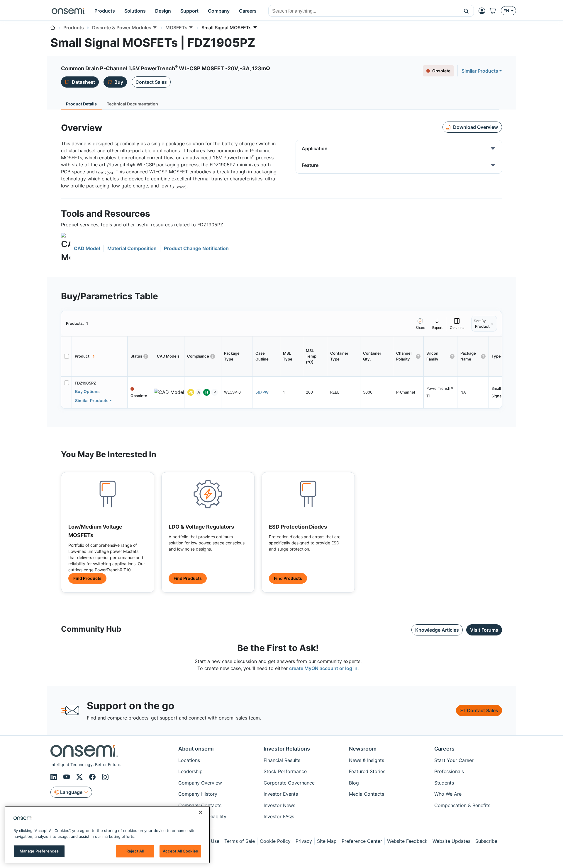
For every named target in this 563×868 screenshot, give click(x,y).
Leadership (190, 771)
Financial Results (282, 760)
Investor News (279, 805)
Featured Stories (367, 771)
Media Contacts (366, 794)
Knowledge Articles (437, 630)
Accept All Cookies (180, 851)
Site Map (327, 841)
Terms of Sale (239, 841)
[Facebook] (93, 777)
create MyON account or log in (323, 668)
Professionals (449, 771)
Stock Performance (285, 771)
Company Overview (200, 783)
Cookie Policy (275, 841)
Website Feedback (407, 841)
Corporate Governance (289, 783)
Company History (197, 794)
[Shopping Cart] (495, 11)
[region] (107, 834)
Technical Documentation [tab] (132, 103)
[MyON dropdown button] (483, 11)
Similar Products (480, 71)
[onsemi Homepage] (68, 11)
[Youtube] (67, 777)
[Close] (200, 812)
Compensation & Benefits (462, 805)
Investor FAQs (279, 816)
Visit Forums (484, 630)
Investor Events (281, 794)
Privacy (304, 841)
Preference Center (362, 841)
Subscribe (486, 841)
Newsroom (363, 749)
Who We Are (448, 794)
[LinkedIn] (54, 777)
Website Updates (451, 841)
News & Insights (366, 760)
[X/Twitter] (80, 777)
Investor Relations (287, 749)
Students (444, 783)
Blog (354, 783)
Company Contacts (199, 805)
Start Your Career (454, 760)
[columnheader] (100, 356)
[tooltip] (437, 323)
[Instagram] (105, 777)
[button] (466, 11)
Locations (189, 760)
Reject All (135, 851)
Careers (444, 749)
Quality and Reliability (202, 816)
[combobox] (364, 11)
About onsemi (196, 749)
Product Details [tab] (81, 103)
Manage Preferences (39, 851)
